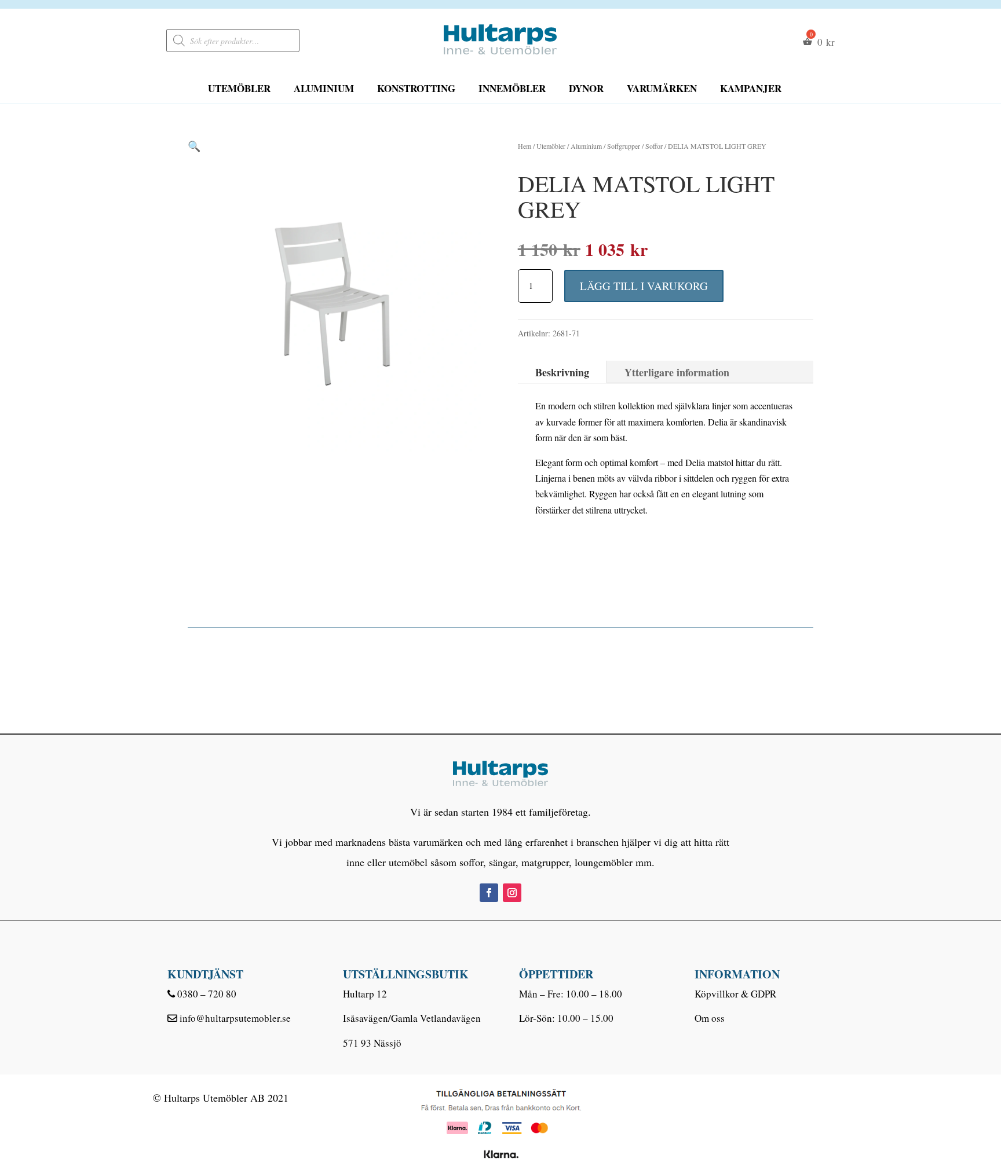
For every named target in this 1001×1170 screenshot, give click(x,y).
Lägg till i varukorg (644, 285)
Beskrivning (562, 372)
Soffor (654, 146)
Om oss (710, 1018)
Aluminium (324, 88)
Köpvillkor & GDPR (735, 993)
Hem (524, 146)
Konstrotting (416, 88)
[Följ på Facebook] (489, 892)
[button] (194, 146)
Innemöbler (512, 88)
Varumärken (662, 88)
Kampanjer (750, 88)
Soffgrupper (623, 146)
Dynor (586, 88)
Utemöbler (239, 88)
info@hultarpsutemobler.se (235, 1018)
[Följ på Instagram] (512, 892)
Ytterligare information (676, 372)
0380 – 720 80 (206, 993)
